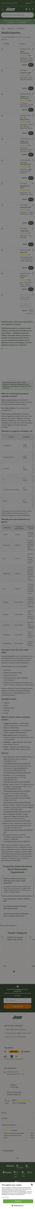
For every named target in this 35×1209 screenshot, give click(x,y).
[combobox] (32, 1184)
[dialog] (17, 1195)
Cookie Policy (5, 1197)
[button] (17, 1206)
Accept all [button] (18, 1201)
